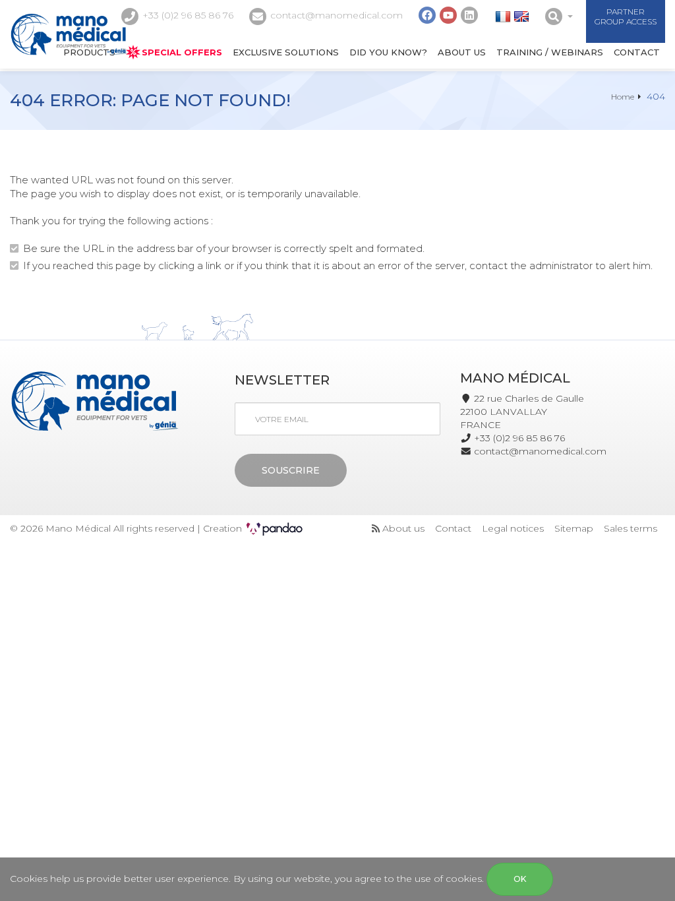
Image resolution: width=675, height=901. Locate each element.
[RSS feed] (376, 528)
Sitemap (573, 528)
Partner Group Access (626, 16)
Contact (637, 52)
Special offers (182, 52)
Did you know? (388, 52)
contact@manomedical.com (336, 15)
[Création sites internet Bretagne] (275, 528)
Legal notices (513, 528)
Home (622, 97)
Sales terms (630, 528)
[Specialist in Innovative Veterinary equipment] (69, 34)
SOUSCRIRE (291, 470)
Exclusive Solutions (286, 52)
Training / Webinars (549, 52)
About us (462, 52)
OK (520, 879)
